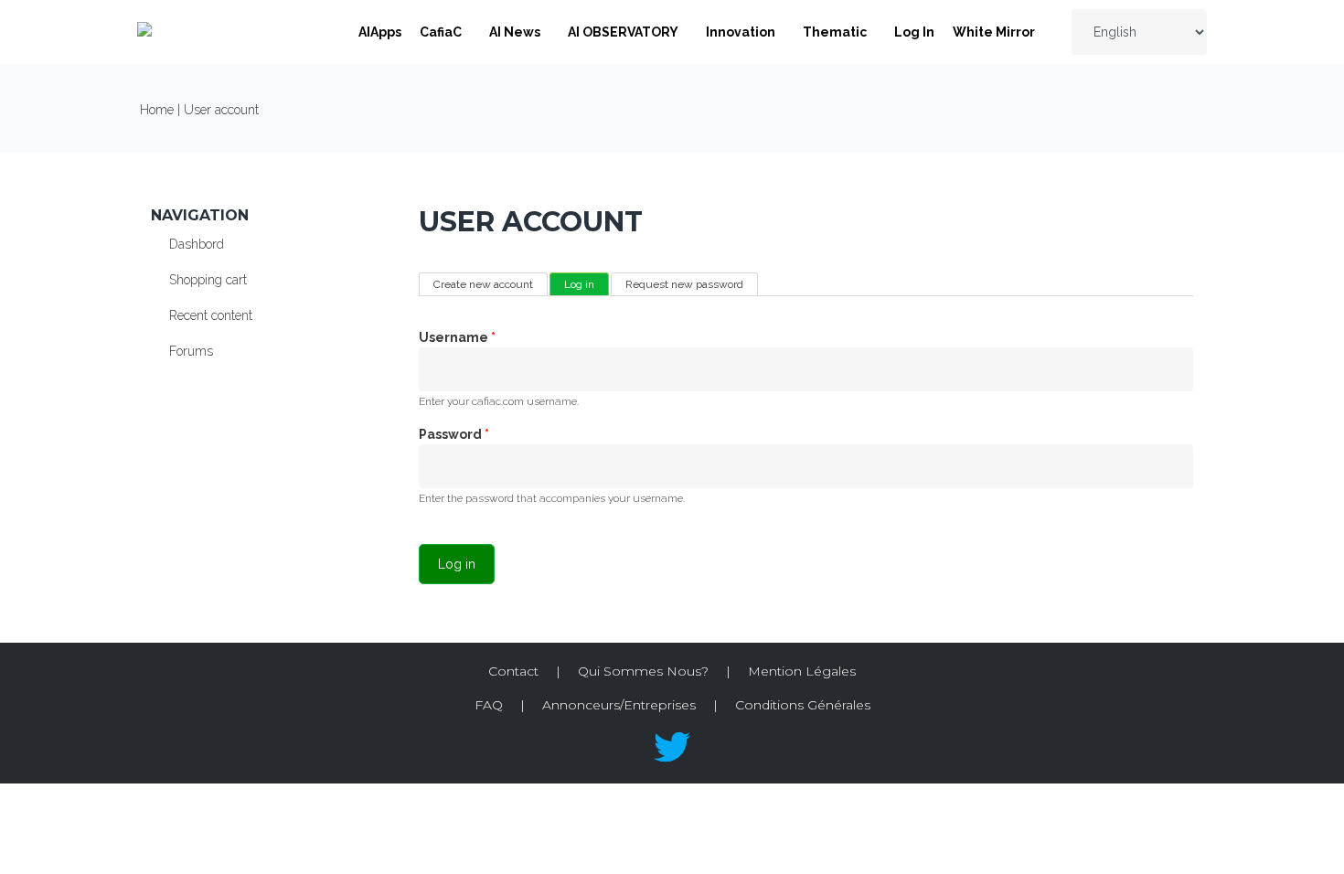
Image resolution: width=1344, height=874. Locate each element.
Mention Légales (802, 671)
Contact (513, 671)
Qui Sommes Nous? (643, 671)
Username (457, 337)
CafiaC (441, 32)
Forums (191, 351)
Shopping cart (208, 279)
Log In (914, 32)
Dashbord (196, 244)
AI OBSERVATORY (623, 32)
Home (157, 109)
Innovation (740, 32)
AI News (514, 32)
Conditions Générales (802, 705)
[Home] (144, 32)
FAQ (489, 705)
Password (454, 434)
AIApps (379, 32)
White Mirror (994, 32)
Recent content (210, 315)
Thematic (835, 32)
